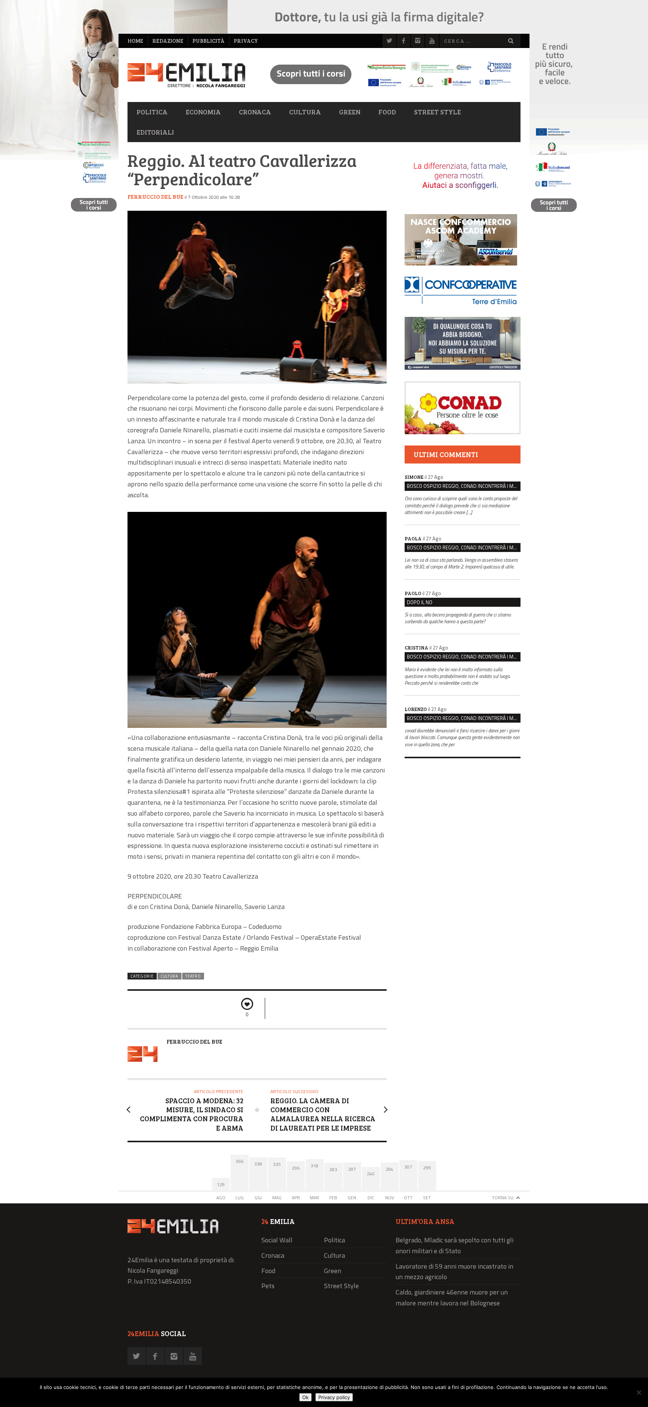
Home (135, 40)
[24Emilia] (186, 75)
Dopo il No (419, 602)
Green (349, 111)
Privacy (246, 40)
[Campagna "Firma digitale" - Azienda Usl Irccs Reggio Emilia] (387, 88)
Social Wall (276, 1240)
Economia (203, 111)
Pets (267, 1286)
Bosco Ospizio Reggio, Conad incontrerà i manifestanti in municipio (463, 486)
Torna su (502, 1197)
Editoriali (155, 132)
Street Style (437, 111)
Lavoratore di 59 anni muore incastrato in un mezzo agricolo (454, 1271)
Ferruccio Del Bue (155, 196)
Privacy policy (334, 1397)
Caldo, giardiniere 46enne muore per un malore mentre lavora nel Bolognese (452, 1297)
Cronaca (255, 111)
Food (387, 111)
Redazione (167, 40)
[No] (638, 1392)
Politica (152, 111)
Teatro (193, 976)
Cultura (305, 111)
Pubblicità (208, 40)
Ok (305, 1397)
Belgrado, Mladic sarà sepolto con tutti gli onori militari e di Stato (454, 1245)
